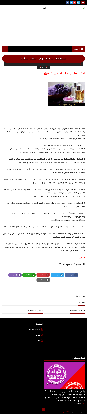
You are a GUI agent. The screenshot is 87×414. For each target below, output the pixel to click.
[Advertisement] (43, 27)
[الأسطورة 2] (43, 8)
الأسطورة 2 (64, 412)
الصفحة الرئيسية (64, 64)
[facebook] (67, 2)
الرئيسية (77, 49)
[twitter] (71, 2)
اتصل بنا (37, 340)
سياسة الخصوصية (34, 329)
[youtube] (74, 2)
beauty (54, 64)
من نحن (37, 335)
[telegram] (78, 2)
